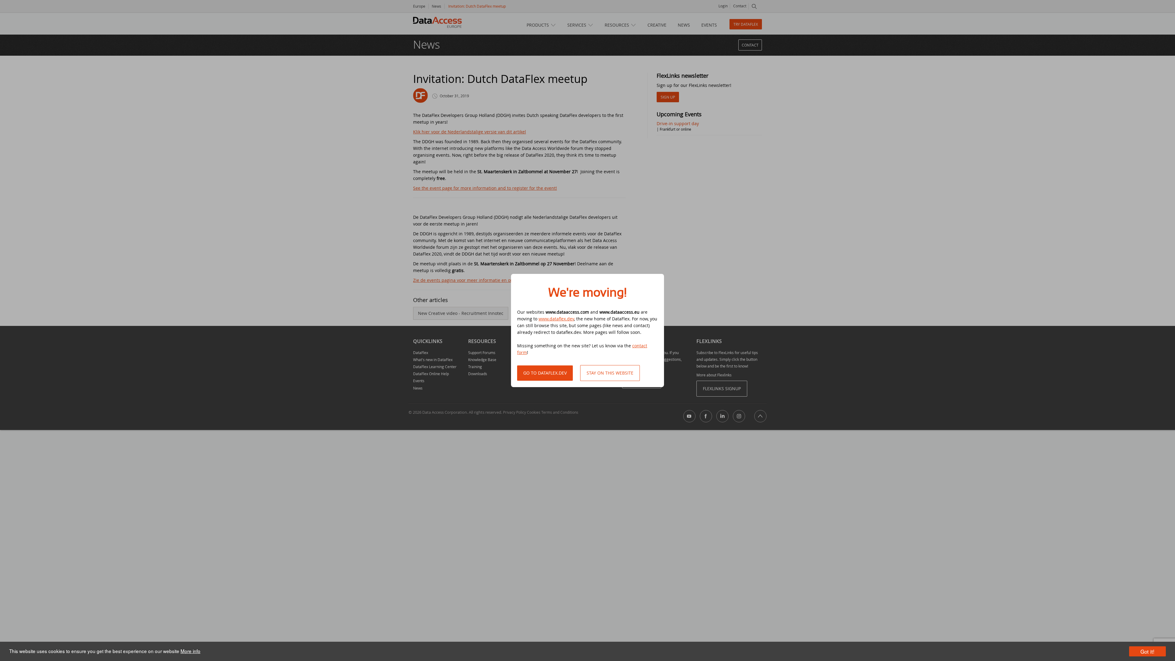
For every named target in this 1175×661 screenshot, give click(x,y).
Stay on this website (610, 373)
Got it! (1147, 651)
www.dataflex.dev (556, 319)
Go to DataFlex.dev (545, 373)
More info (190, 651)
